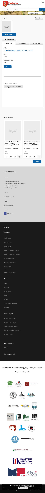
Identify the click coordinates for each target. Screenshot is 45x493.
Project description (9, 318)
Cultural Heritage (9, 258)
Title (5, 283)
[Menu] (42, 1)
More (37, 161)
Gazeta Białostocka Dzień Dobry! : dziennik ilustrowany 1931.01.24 (12, 143)
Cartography (8, 247)
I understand (23, 488)
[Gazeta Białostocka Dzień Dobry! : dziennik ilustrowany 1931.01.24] (13, 131)
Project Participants (10, 322)
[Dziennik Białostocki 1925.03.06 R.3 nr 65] (6, 26)
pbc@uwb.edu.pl (9, 205)
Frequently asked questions (12, 330)
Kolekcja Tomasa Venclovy (12, 251)
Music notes (7, 266)
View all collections (9, 272)
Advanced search (33, 13)
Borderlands (8, 243)
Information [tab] (22, 43)
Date (5, 295)
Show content (9, 34)
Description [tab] (8, 43)
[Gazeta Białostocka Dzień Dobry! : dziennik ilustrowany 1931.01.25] (32, 131)
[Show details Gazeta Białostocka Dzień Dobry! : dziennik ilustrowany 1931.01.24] (19, 156)
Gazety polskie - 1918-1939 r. (13, 87)
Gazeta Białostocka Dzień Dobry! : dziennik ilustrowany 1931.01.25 (32, 143)
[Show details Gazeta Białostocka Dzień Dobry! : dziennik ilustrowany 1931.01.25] (39, 156)
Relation (6, 307)
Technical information (10, 326)
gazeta (6, 62)
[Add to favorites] (41, 18)
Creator (6, 287)
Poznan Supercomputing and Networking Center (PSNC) (22, 490)
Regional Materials (9, 262)
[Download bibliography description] (10, 156)
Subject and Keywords (10, 303)
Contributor (7, 291)
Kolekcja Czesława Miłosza (12, 254)
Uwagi (6, 299)
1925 (5, 56)
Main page (7, 232)
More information (29, 485)
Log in (6, 347)
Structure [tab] (36, 43)
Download (10, 39)
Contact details (8, 334)
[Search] (42, 9)
